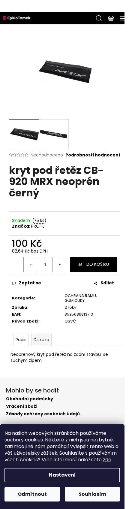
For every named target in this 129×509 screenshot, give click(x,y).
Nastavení (62, 474)
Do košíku (97, 264)
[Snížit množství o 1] (31, 264)
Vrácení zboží (22, 406)
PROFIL (37, 226)
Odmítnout (32, 494)
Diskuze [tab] (41, 340)
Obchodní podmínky (29, 399)
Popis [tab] (21, 340)
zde (107, 459)
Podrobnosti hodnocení (92, 155)
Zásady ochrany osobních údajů (43, 414)
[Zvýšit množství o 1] (59, 264)
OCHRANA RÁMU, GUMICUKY (80, 298)
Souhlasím (92, 494)
